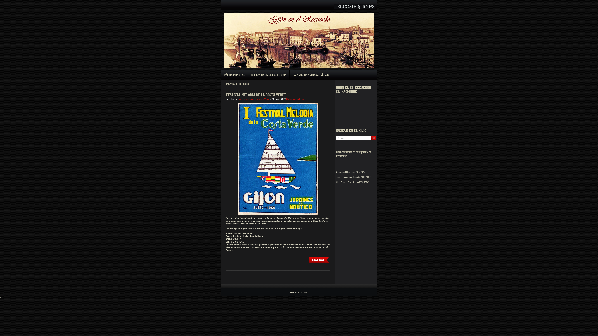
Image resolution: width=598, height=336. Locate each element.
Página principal (234, 75)
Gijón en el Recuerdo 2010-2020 (350, 172)
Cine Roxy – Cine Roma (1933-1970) (352, 182)
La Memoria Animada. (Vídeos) (311, 75)
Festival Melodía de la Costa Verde (256, 95)
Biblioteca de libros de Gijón (269, 75)
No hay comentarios (295, 99)
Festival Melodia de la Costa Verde (253, 99)
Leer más (318, 259)
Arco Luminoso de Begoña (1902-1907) (353, 177)
